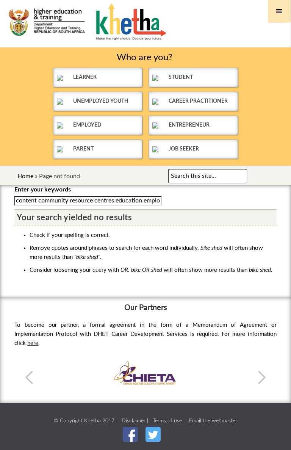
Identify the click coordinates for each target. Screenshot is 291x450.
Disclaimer (134, 420)
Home (25, 176)
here (32, 343)
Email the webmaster (213, 420)
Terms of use (167, 420)
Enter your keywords (42, 190)
